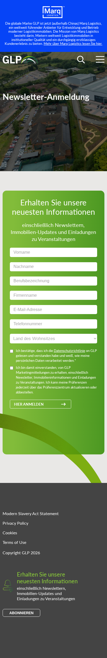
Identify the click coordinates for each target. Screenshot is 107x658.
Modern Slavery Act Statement (31, 513)
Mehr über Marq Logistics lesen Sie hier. (73, 43)
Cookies (10, 533)
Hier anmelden (29, 404)
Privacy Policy (15, 523)
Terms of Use (14, 542)
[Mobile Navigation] (100, 60)
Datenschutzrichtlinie (69, 350)
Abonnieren (21, 613)
